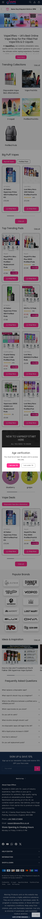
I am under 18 (28, 465)
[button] (21, 917)
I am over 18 (13, 465)
